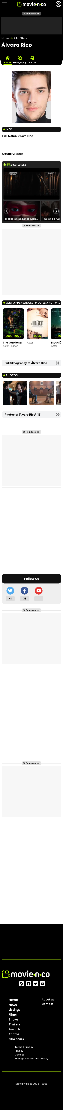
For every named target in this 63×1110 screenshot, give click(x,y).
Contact (47, 1004)
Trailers (14, 1024)
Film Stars (20, 38)
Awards (14, 1029)
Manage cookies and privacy (31, 1058)
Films (13, 1014)
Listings (14, 1010)
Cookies (19, 1054)
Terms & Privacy (24, 1047)
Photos (14, 1034)
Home (5, 38)
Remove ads (33, 13)
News (13, 1005)
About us (48, 999)
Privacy (19, 1051)
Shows (14, 1019)
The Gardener (13, 343)
